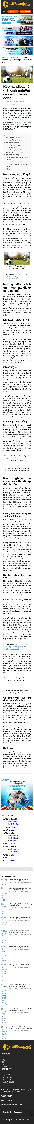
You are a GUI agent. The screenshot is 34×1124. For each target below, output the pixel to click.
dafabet (14, 827)
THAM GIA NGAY (25, 11)
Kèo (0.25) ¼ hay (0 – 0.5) (17, 145)
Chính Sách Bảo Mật (17, 1120)
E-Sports (4, 1067)
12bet (13, 830)
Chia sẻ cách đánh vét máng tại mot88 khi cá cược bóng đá (19, 931)
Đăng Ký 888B (6, 1075)
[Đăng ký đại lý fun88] (17, 20)
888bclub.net (17, 1112)
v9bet (13, 855)
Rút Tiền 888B (6, 1080)
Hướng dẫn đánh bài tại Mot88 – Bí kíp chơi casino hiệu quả (20, 947)
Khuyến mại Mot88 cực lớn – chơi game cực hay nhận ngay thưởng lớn (20, 1027)
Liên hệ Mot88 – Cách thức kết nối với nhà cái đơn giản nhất (19, 985)
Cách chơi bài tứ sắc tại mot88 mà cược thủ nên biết (20, 918)
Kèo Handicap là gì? (13, 138)
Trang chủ (4, 57)
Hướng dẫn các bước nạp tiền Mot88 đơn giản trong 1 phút (20, 1009)
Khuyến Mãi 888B (7, 1082)
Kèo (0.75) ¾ (13, 147)
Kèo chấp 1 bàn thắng (16, 150)
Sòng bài (4, 1060)
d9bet (15, 835)
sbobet (13, 858)
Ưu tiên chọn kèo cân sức (17, 162)
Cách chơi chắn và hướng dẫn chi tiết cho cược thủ (16, 276)
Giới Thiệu (5, 1120)
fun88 (13, 844)
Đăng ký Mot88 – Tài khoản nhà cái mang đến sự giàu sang (20, 965)
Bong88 (15, 821)
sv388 (12, 861)
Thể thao (4, 1062)
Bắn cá (3, 1064)
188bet (15, 849)
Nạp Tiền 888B (6, 1077)
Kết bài (8, 169)
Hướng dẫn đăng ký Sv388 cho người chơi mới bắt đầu (18, 880)
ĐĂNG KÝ (13, 11)
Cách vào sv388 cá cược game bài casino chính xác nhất (20, 889)
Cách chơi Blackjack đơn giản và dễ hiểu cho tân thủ (16, 647)
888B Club (8, 102)
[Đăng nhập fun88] (17, 51)
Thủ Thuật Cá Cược (17, 57)
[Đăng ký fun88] (17, 794)
